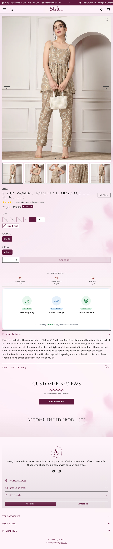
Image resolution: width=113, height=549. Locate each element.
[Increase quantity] (16, 260)
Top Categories (11, 516)
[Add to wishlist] (106, 366)
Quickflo (63, 542)
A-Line (7, 252)
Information (9, 530)
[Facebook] (53, 471)
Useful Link (9, 523)
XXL (41, 219)
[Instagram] (59, 471)
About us (30, 503)
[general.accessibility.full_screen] (106, 19)
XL (32, 219)
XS (5, 219)
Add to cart (65, 260)
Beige (7, 239)
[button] (4, 9)
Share (106, 195)
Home (5, 188)
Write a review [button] (56, 401)
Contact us (83, 503)
